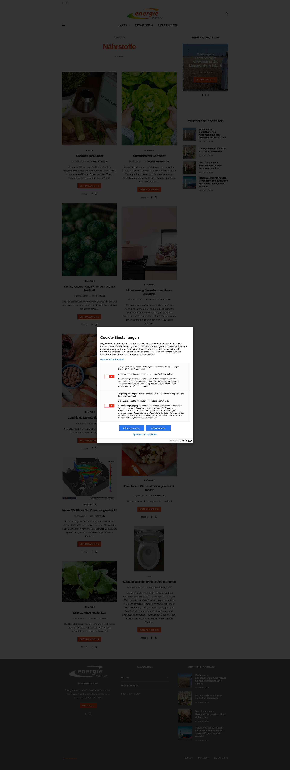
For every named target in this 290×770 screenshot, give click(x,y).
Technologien (167, 343)
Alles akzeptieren (131, 428)
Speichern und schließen (145, 434)
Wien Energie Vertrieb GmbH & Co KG (126, 343)
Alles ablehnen (158, 428)
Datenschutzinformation (112, 359)
